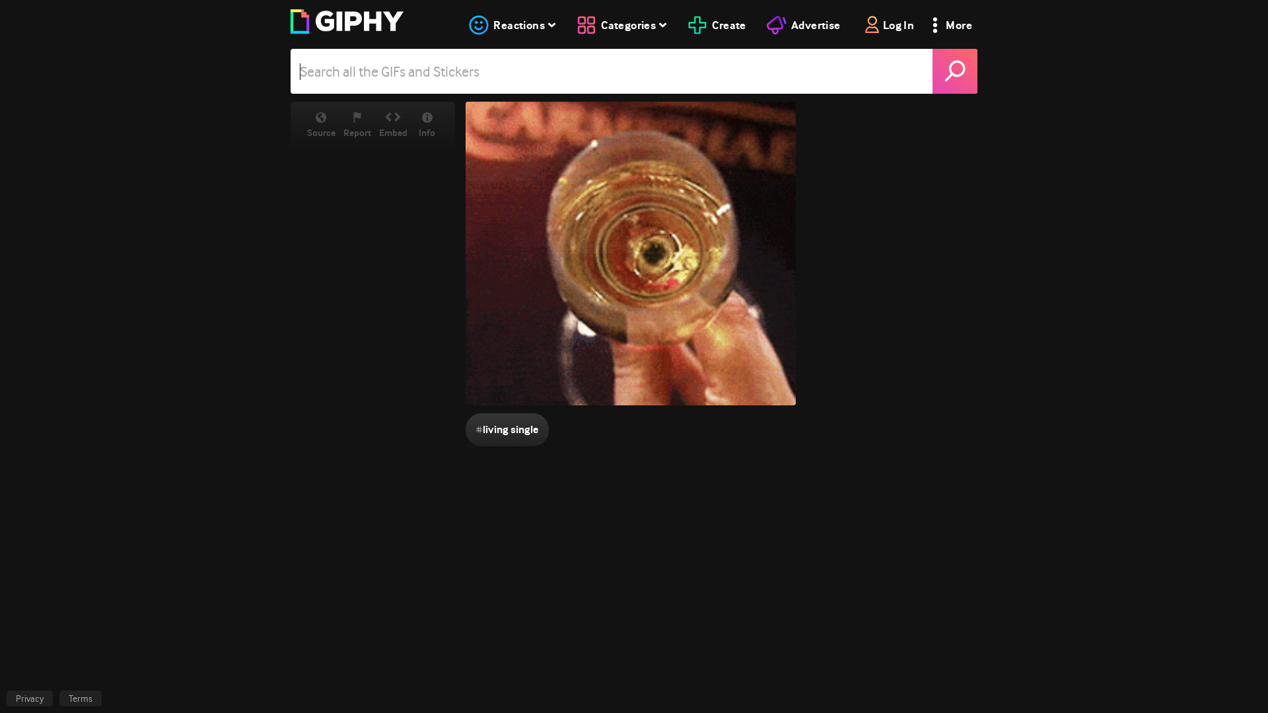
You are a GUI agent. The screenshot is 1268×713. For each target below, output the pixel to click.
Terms (80, 698)
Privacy (30, 698)
